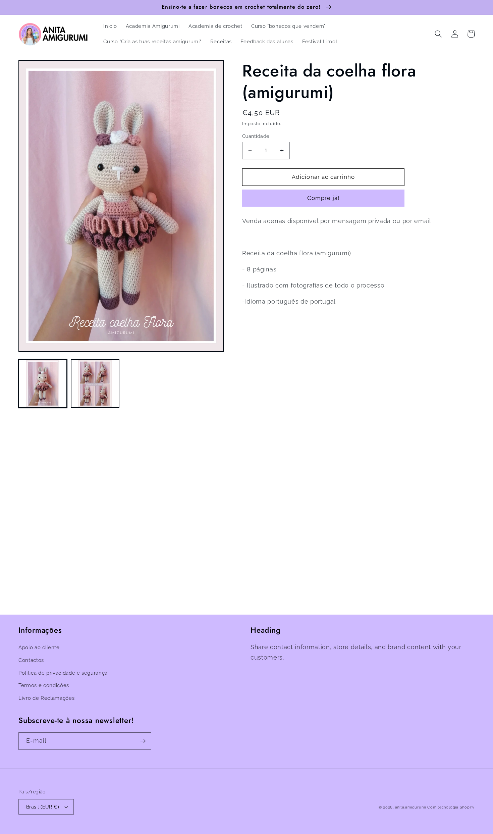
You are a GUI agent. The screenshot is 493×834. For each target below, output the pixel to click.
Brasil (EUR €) (42, 807)
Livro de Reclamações (46, 698)
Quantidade (255, 136)
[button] (438, 34)
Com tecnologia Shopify (451, 807)
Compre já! (323, 198)
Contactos (31, 660)
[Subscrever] (143, 741)
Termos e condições (43, 685)
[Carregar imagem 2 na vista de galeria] (95, 383)
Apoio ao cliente (39, 647)
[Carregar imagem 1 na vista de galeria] (42, 383)
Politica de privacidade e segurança (63, 673)
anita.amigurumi (410, 807)
